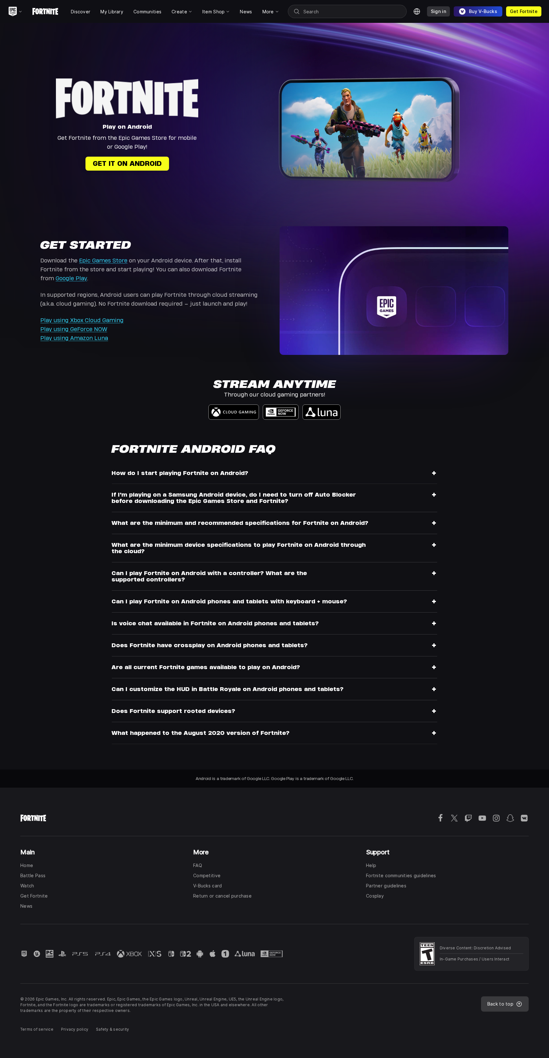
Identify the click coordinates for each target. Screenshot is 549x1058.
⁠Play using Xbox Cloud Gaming (82, 320)
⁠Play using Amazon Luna (74, 338)
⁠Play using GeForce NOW (73, 329)
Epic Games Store (103, 260)
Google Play (71, 278)
